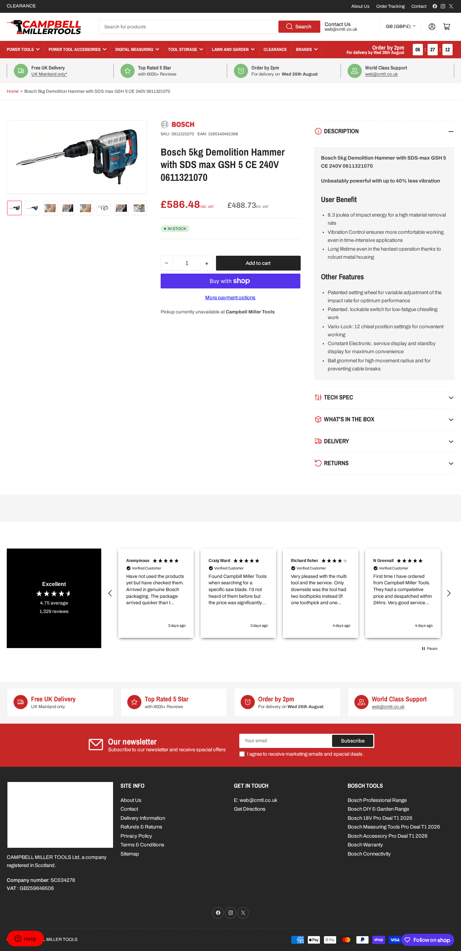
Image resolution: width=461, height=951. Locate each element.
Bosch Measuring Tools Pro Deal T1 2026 (394, 827)
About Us (360, 6)
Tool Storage (182, 49)
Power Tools (20, 49)
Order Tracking (390, 6)
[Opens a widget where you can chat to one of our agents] (25, 939)
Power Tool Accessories (75, 49)
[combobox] (210, 27)
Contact (419, 6)
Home (13, 91)
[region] (279, 593)
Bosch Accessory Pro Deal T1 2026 (388, 836)
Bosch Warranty (365, 844)
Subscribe (352, 741)
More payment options (230, 297)
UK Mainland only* (49, 74)
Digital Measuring (134, 49)
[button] (110, 593)
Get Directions (250, 809)
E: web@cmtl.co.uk (255, 800)
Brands (304, 49)
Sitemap (129, 854)
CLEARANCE (21, 5)
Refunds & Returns (141, 827)
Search (303, 26)
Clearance (275, 49)
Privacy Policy (136, 836)
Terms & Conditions (142, 844)
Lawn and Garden (230, 49)
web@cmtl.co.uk (341, 29)
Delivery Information (142, 818)
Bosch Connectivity (369, 854)
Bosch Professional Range (377, 800)
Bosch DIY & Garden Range (378, 809)
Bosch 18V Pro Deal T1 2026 (380, 818)
